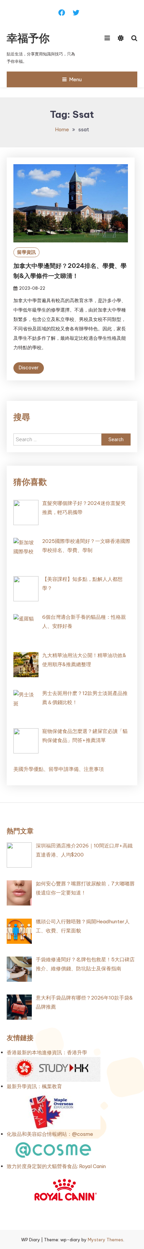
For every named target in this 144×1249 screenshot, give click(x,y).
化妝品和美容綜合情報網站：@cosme (50, 1134)
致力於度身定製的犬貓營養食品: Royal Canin (56, 1166)
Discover (29, 368)
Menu (75, 79)
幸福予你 (28, 38)
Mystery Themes (105, 1239)
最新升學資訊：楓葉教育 (34, 1086)
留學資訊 (26, 252)
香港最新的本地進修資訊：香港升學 (47, 1052)
